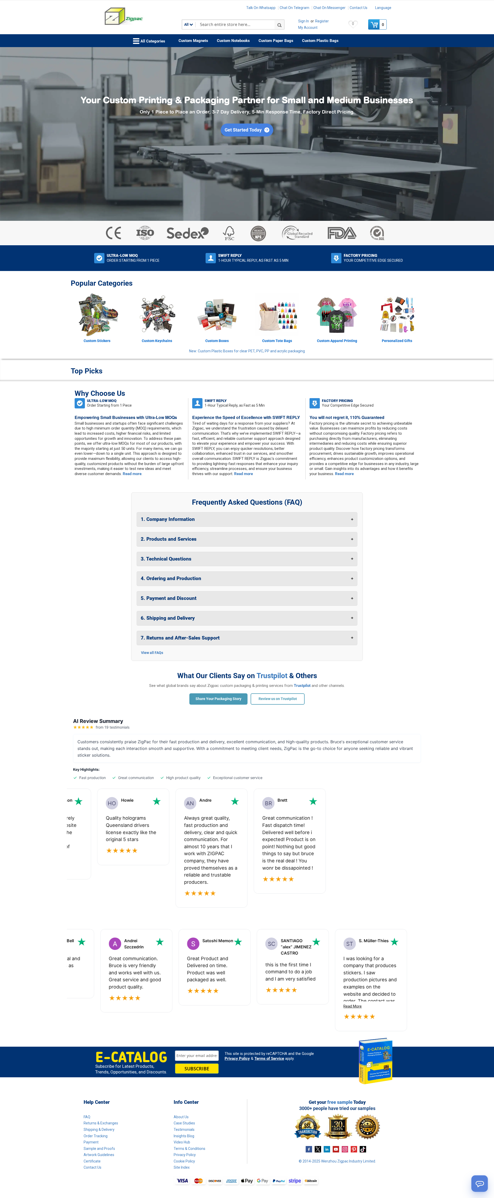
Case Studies (184, 1123)
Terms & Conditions (189, 1149)
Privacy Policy (237, 1058)
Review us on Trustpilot (278, 699)
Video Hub (182, 1142)
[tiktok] (363, 1149)
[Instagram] (345, 1149)
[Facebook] (309, 1149)
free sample (339, 1102)
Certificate (92, 1161)
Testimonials (184, 1129)
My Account (307, 27)
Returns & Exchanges (101, 1123)
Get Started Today (243, 130)
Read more (132, 473)
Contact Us (358, 8)
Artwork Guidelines (99, 1155)
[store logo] (140, 16)
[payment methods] (247, 1181)
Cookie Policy (184, 1161)
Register (322, 21)
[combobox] (233, 24)
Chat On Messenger (329, 8)
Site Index (182, 1167)
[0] (374, 24)
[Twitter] (318, 1149)
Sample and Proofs (99, 1149)
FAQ (87, 1117)
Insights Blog (184, 1136)
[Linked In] (327, 1149)
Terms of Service (269, 1058)
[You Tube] (336, 1149)
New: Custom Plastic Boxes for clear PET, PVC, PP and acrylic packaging (247, 351)
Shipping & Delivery (99, 1129)
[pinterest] (354, 1149)
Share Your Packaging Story (218, 699)
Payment (91, 1142)
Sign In (303, 21)
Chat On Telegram (294, 8)
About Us (181, 1117)
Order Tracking (96, 1136)
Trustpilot (272, 675)
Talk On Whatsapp (261, 8)
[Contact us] (479, 1183)
